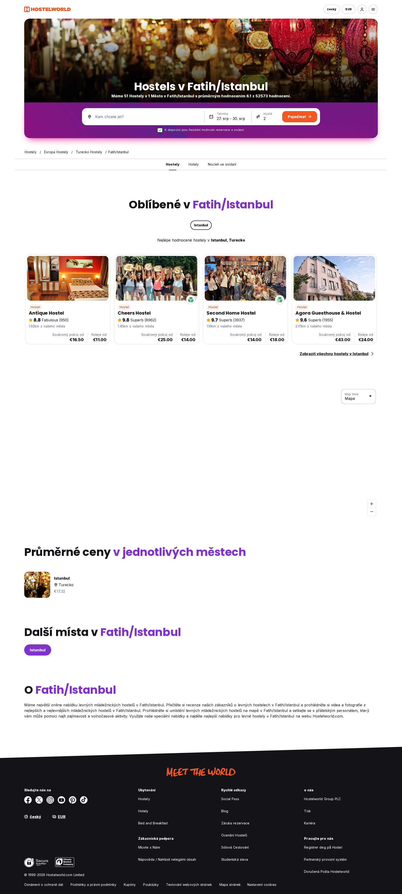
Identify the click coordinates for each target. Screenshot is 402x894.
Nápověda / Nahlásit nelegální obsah (167, 859)
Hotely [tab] (194, 164)
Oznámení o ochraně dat (43, 885)
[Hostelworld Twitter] (39, 800)
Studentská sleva (234, 859)
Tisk (307, 811)
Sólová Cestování (235, 847)
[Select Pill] (362, 9)
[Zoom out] (371, 511)
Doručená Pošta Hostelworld (326, 872)
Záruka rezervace (235, 823)
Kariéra (309, 823)
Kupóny (130, 885)
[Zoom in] (371, 504)
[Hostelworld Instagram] (50, 800)
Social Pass (230, 799)
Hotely (143, 811)
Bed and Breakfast (153, 823)
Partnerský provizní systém (325, 859)
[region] (201, 452)
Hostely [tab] (172, 164)
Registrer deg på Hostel (323, 847)
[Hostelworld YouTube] (61, 800)
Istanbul (38, 650)
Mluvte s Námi (149, 847)
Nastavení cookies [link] (261, 885)
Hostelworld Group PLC (322, 799)
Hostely (144, 799)
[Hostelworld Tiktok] (83, 800)
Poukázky (151, 885)
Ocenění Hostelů (234, 835)
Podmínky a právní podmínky (93, 885)
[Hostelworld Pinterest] (72, 800)
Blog (224, 811)
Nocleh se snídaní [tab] (222, 164)
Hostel (35, 307)
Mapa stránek (230, 885)
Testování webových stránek (189, 885)
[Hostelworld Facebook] (28, 800)
